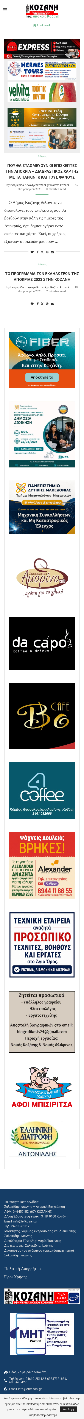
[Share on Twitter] (42, 252)
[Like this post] (32, 252)
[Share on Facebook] (38, 252)
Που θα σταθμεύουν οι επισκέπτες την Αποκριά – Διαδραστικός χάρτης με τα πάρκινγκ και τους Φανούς (42, 171)
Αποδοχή (68, 1409)
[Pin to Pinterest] (47, 252)
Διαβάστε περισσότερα (43, 1414)
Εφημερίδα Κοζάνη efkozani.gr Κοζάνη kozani (39, 185)
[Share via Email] (52, 252)
